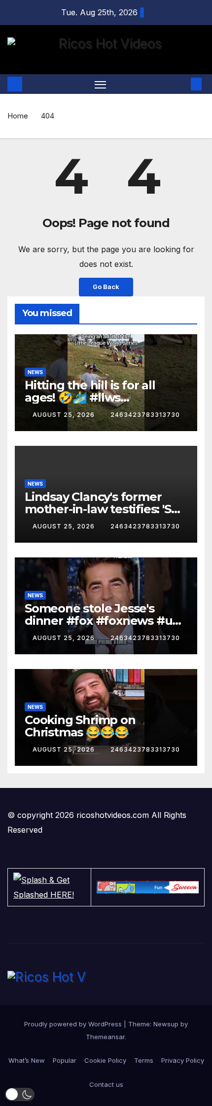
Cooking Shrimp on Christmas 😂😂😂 (80, 726)
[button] (181, 84)
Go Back (106, 287)
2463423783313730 (145, 414)
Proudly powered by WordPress (74, 1024)
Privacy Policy (182, 1060)
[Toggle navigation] (100, 84)
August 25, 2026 (65, 414)
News (35, 372)
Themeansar (105, 1037)
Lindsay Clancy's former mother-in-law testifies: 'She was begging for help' (105, 509)
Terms (143, 1060)
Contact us (106, 1084)
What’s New (26, 1060)
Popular (64, 1060)
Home (17, 115)
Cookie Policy (105, 1060)
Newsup (165, 1024)
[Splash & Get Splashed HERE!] (49, 887)
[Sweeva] (148, 887)
